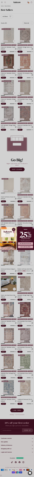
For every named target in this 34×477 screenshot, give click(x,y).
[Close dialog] (33, 227)
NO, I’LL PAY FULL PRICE (25, 246)
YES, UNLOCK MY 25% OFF (25, 243)
